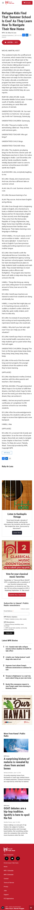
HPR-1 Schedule (8, 870)
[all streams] (31, 907)
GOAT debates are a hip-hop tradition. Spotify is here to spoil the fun (17, 813)
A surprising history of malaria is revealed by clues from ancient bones (16, 763)
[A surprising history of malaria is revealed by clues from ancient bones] (16, 745)
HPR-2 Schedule (8, 874)
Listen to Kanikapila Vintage (17, 515)
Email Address (8, 611)
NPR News (7, 452)
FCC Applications (9, 898)
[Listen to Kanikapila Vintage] (17, 495)
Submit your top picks (17, 595)
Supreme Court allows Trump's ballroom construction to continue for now (18, 668)
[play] (3, 908)
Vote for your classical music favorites (17, 575)
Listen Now (17, 533)
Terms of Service (9, 882)
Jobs (5, 890)
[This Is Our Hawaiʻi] (17, 710)
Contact (6, 878)
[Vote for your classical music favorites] (17, 555)
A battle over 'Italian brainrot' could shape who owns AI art (18, 658)
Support (6, 894)
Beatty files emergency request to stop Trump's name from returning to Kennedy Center (18, 686)
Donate (28, 3)
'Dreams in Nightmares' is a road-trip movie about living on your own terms (18, 677)
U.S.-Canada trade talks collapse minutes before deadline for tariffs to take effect (18, 649)
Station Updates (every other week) (16, 619)
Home (5, 866)
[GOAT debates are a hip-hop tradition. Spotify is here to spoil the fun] (16, 795)
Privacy (6, 886)
